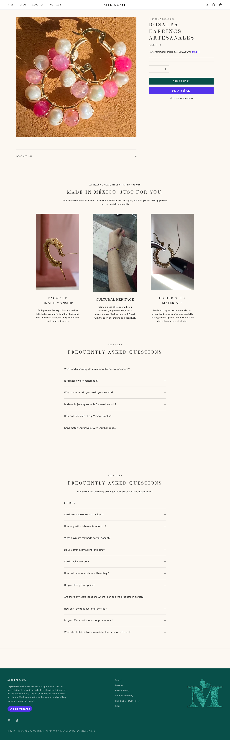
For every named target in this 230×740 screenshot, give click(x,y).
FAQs (117, 706)
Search (118, 680)
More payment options (181, 98)
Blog (23, 5)
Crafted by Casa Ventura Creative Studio (70, 731)
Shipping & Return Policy (127, 700)
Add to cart (181, 81)
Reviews (119, 685)
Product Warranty (124, 695)
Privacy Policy (122, 690)
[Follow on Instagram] (9, 720)
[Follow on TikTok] (17, 720)
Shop (11, 5)
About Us (38, 5)
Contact (55, 5)
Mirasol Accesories (162, 19)
